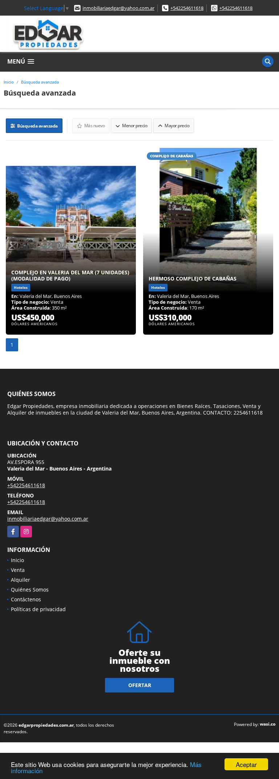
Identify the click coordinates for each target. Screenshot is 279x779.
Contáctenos (26, 599)
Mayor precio (177, 125)
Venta (18, 569)
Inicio (9, 82)
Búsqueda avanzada (40, 82)
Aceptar (246, 764)
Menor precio (134, 125)
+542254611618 (186, 8)
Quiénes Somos (30, 589)
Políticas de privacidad (38, 609)
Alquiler (20, 579)
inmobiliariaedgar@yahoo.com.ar (118, 8)
